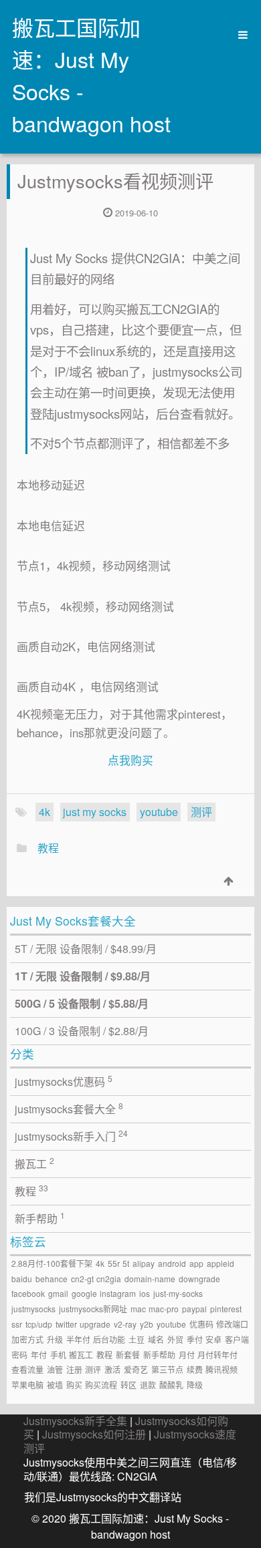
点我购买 (130, 760)
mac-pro (164, 1308)
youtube (159, 811)
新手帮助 (40, 1217)
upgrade (95, 1324)
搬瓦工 (34, 1163)
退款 (148, 1384)
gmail (58, 1293)
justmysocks (33, 1308)
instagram (118, 1293)
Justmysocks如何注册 (94, 1434)
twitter (66, 1324)
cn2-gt (82, 1278)
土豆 (136, 1339)
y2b (146, 1324)
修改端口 (232, 1324)
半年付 (78, 1339)
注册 (74, 1369)
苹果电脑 (27, 1384)
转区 (128, 1384)
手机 (58, 1354)
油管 (55, 1369)
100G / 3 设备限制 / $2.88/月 (82, 1030)
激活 (112, 1369)
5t (125, 1263)
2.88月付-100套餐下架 (51, 1263)
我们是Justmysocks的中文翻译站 (102, 1497)
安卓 (213, 1339)
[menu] (238, 35)
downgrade (199, 1278)
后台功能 (109, 1339)
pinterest (226, 1308)
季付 (195, 1339)
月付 (187, 1354)
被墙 (55, 1384)
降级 (195, 1384)
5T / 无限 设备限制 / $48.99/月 (86, 948)
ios (144, 1293)
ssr (16, 1324)
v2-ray (125, 1324)
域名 (156, 1339)
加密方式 (27, 1339)
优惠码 (201, 1324)
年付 (39, 1354)
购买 (74, 1384)
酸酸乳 (171, 1384)
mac (138, 1308)
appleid (220, 1263)
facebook (28, 1293)
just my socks (94, 811)
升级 (55, 1339)
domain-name (149, 1278)
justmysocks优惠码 (63, 1081)
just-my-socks (178, 1293)
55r (114, 1263)
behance (51, 1278)
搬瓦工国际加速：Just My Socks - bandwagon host (91, 74)
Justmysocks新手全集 (75, 1420)
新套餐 (128, 1354)
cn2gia (108, 1278)
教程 (48, 847)
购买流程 (101, 1384)
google (84, 1293)
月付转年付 (217, 1354)
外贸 (175, 1339)
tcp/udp (38, 1324)
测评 (201, 811)
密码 (19, 1354)
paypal (194, 1308)
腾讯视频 (221, 1369)
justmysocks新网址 (93, 1308)
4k (44, 811)
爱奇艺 (136, 1369)
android (172, 1263)
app (196, 1263)
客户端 (237, 1339)
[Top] (228, 880)
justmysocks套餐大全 (69, 1108)
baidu (21, 1278)
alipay (144, 1263)
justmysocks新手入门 (71, 1135)
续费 (195, 1369)
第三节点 (167, 1369)
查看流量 (27, 1369)
